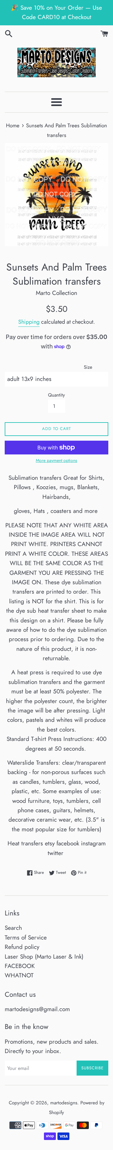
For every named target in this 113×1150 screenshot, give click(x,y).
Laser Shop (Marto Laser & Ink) (44, 956)
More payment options (56, 460)
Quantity (56, 395)
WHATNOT (19, 975)
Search (13, 928)
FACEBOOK (20, 966)
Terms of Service (26, 937)
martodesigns (63, 1102)
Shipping (29, 322)
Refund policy (22, 947)
